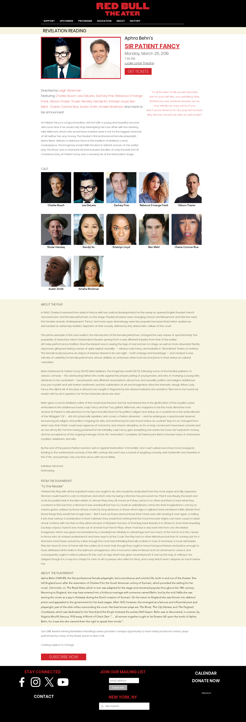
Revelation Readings (83, 631)
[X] (49, 682)
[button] (85, 22)
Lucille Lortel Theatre (139, 63)
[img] (56, 191)
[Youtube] (63, 682)
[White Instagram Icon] (35, 682)
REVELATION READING (64, 31)
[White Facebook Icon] (21, 682)
